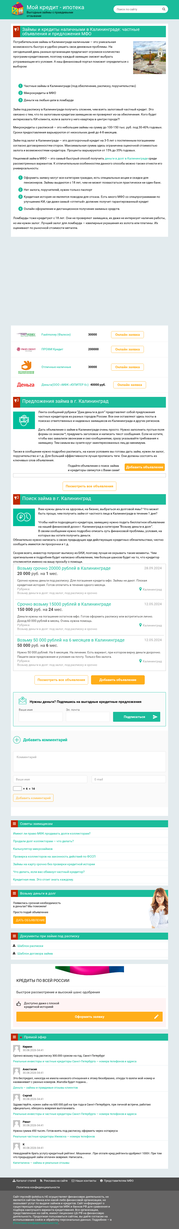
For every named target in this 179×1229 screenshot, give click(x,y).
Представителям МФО (119, 1180)
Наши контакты (85, 1180)
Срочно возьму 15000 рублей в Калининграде (64, 604)
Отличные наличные (56, 367)
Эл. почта (73, 709)
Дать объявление (30, 920)
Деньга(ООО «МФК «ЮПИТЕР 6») (65, 384)
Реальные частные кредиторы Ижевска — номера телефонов (54, 1136)
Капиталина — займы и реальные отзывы (41, 1162)
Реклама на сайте (56, 1180)
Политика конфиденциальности (38, 1187)
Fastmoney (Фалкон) (56, 334)
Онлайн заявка (127, 334)
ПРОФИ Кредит (52, 349)
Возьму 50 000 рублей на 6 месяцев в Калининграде (71, 640)
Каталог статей (26, 1180)
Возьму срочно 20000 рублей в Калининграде (64, 568)
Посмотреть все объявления (89, 486)
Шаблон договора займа (35, 953)
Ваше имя (26, 709)
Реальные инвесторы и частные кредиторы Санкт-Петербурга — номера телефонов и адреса (74, 1061)
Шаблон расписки (30, 946)
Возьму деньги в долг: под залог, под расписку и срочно (57, 593)
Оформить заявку (89, 1017)
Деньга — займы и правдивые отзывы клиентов (45, 1087)
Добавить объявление (144, 467)
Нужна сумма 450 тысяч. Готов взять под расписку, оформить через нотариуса (65, 1130)
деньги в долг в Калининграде (126, 158)
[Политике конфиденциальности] (36, 1223)
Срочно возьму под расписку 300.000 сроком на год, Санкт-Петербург (59, 1055)
